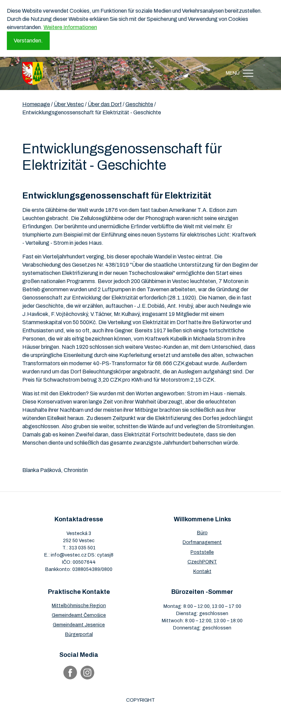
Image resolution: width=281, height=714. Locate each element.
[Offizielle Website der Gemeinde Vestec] (32, 73)
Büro (202, 532)
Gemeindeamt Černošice (79, 615)
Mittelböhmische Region (79, 605)
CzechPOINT (202, 561)
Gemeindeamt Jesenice (79, 624)
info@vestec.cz (69, 555)
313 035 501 (82, 547)
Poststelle (202, 552)
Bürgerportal (79, 634)
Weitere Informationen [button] (70, 27)
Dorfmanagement (202, 542)
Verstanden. (28, 40)
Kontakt (202, 571)
